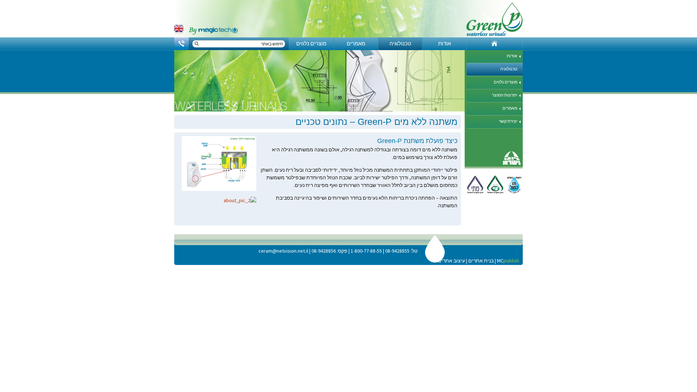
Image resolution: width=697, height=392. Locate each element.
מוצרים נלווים (311, 43)
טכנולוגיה (400, 43)
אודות (444, 43)
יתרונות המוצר (504, 95)
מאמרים (356, 43)
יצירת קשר (508, 121)
